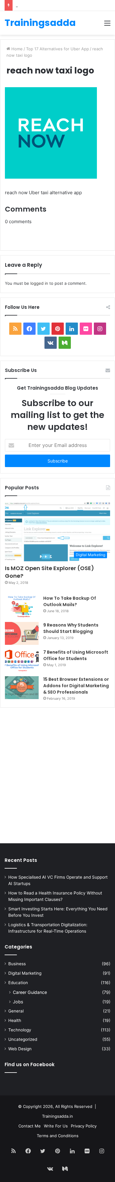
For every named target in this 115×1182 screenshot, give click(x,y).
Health (14, 1020)
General (16, 1011)
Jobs (18, 1001)
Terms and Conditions (58, 1135)
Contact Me (29, 1125)
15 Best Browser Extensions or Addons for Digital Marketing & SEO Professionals (76, 685)
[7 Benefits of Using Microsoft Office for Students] (22, 660)
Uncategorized (22, 1039)
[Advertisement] (57, 777)
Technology (19, 1029)
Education (18, 982)
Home (16, 48)
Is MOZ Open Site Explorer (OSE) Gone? (49, 572)
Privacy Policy (84, 1125)
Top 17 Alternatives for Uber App (57, 48)
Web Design (20, 1048)
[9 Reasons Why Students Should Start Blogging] (22, 633)
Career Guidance (30, 992)
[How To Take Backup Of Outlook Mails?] (22, 606)
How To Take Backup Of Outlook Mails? (69, 601)
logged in (39, 283)
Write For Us (56, 1125)
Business (17, 963)
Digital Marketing (24, 973)
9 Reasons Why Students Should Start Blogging (70, 628)
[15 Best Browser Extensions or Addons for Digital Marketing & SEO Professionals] (22, 687)
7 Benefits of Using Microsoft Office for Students (75, 655)
